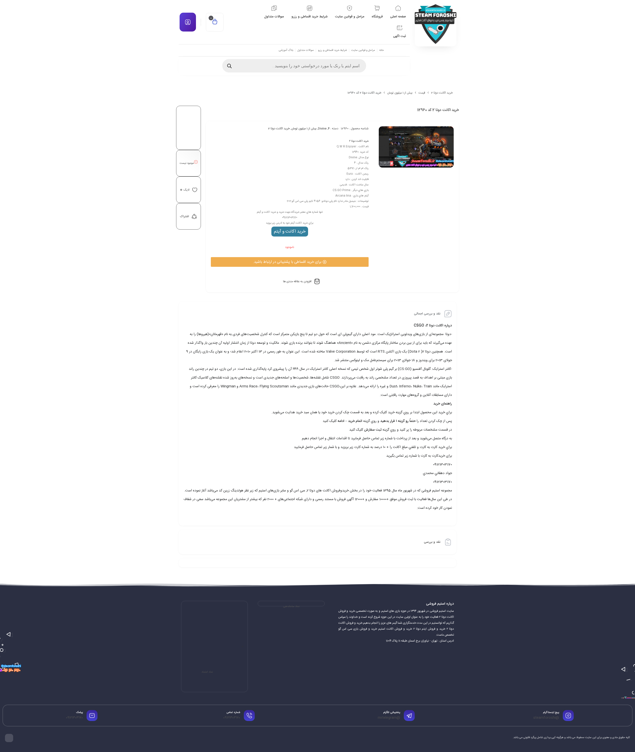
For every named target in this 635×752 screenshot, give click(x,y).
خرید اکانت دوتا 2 (442, 92)
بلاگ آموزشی (286, 50)
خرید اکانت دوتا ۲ (359, 141)
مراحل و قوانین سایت (363, 50)
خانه (381, 50)
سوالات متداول (305, 50)
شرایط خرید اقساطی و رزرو (332, 50)
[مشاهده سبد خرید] (215, 22)
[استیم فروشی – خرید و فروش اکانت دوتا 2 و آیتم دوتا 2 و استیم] (435, 24)
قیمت (421, 92)
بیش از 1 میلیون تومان (400, 92)
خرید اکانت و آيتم (290, 231)
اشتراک (184, 216)
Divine (322, 128)
